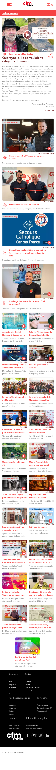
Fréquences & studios (33, 687)
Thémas (11, 694)
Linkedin (11, 714)
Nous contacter (14, 725)
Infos (10, 681)
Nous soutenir (42, 711)
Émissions (12, 691)
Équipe (27, 684)
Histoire (28, 681)
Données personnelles (34, 728)
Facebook (12, 705)
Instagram (12, 708)
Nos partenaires (43, 705)
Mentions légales (32, 725)
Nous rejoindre (14, 728)
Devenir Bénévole (31, 691)
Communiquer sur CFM (45, 708)
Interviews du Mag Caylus (21, 54)
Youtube (11, 711)
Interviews (10, 13)
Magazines (12, 684)
